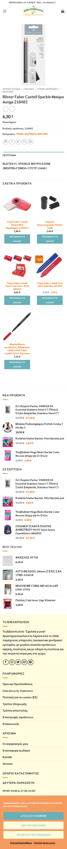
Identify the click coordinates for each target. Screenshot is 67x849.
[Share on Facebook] (12, 141)
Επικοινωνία (11, 723)
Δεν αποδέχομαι (33, 825)
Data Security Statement (18, 690)
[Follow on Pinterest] (30, 662)
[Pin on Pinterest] (30, 141)
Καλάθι (7, 757)
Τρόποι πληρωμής (15, 704)
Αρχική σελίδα (11, 89)
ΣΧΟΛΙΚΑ (28, 89)
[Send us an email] (24, 662)
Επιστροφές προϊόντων (18, 717)
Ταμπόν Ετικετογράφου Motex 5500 (49, 224)
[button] (5, 11)
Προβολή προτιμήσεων (33, 834)
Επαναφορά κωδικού (16, 750)
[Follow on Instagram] (12, 662)
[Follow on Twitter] (18, 662)
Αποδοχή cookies (33, 815)
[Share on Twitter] (18, 141)
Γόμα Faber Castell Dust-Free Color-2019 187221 (17, 286)
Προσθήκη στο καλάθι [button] (17, 239)
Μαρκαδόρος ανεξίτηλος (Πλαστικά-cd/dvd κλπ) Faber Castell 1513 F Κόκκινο (17, 349)
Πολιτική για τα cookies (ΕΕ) (20, 697)
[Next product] (5, 109)
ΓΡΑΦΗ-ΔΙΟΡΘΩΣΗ (47, 89)
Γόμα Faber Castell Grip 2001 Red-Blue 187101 (50, 285)
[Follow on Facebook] (6, 662)
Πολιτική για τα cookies (44, 843)
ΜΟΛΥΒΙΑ (8, 91)
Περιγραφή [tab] (9, 155)
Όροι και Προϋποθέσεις (21, 843)
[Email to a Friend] (24, 141)
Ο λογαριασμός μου (15, 743)
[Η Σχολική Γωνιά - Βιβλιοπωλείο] (33, 11)
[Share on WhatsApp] (6, 141)
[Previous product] (12, 109)
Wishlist (8, 763)
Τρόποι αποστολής (15, 710)
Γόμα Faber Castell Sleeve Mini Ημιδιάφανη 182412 (17, 224)
